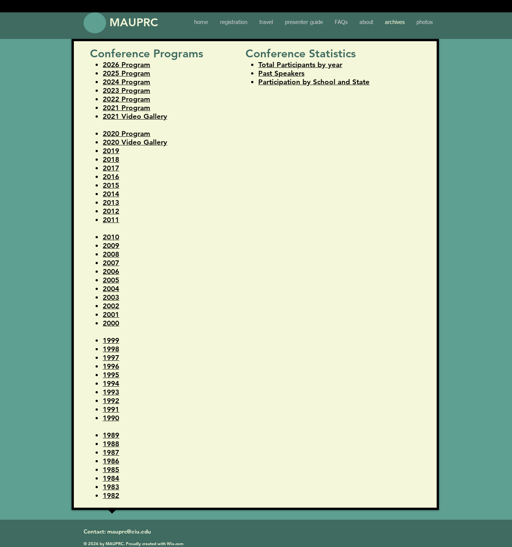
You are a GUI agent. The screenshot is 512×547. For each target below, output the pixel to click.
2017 (111, 168)
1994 (111, 383)
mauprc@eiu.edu (129, 531)
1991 (111, 409)
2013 (111, 202)
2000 (111, 323)
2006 (111, 271)
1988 (111, 443)
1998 (111, 349)
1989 (111, 435)
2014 (111, 194)
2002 (111, 306)
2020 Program (126, 133)
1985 (111, 469)
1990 (111, 418)
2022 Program (126, 99)
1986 (111, 461)
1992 (111, 400)
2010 (111, 237)
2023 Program (126, 90)
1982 (111, 495)
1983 (111, 487)
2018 (111, 159)
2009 (111, 245)
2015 (111, 185)
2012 (111, 211)
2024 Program (126, 82)
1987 (111, 452)
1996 (111, 366)
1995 (111, 375)
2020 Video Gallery (135, 142)
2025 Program (126, 73)
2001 (111, 314)
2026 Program (126, 64)
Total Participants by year (300, 64)
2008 (111, 254)
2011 (111, 219)
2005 (111, 280)
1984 (111, 478)
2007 (111, 263)
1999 (111, 340)
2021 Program (126, 107)
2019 (111, 150)
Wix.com (175, 543)
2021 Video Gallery (135, 116)
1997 (111, 357)
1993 (111, 392)
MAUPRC (133, 22)
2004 (111, 288)
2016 (111, 176)
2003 (111, 297)
